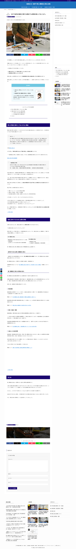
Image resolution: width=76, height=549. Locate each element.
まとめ (13, 116)
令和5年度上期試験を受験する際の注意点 (14, 521)
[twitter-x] (67, 0)
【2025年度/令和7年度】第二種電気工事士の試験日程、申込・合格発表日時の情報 (15, 506)
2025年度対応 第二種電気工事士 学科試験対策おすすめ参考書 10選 (15, 514)
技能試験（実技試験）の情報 (61, 18)
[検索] (70, 0)
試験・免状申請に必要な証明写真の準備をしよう (22, 347)
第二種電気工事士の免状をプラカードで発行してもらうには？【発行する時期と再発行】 (16, 536)
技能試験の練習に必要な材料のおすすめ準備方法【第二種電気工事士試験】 (16, 510)
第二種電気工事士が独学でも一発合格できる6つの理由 (30, 264)
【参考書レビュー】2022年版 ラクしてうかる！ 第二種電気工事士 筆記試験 (16, 540)
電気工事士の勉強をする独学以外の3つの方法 (22, 305)
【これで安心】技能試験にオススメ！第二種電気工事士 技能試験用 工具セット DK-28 (16, 518)
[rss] (69, 0)
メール (9, 478)
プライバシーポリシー (50, 545)
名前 (9, 473)
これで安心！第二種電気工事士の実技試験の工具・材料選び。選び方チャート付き (15, 528)
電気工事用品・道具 (59, 25)
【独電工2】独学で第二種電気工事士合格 (38, 4)
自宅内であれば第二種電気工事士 (19, 112)
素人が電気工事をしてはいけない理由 (19, 109)
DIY (17, 424)
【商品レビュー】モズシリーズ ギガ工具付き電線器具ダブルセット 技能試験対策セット (15, 532)
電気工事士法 (12, 148)
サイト (9, 482)
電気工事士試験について (11, 16)
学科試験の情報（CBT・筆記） (61, 15)
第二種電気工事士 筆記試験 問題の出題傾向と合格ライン (24, 297)
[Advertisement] (28, 358)
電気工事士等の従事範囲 (12, 158)
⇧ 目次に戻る (10, 212)
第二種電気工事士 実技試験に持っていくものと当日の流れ (25, 326)
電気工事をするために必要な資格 (18, 111)
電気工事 (57, 20)
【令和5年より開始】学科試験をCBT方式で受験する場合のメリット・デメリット (15, 524)
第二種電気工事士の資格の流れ (19, 114)
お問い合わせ (57, 545)
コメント (10, 459)
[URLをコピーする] (46, 55)
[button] (9, 55)
